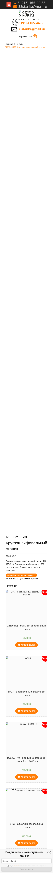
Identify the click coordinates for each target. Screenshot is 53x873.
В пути (20, 44)
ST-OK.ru (26, 15)
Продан (34, 578)
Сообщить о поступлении (21, 575)
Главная (9, 44)
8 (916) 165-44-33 (31, 2)
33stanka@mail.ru (32, 6)
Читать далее (28, 645)
